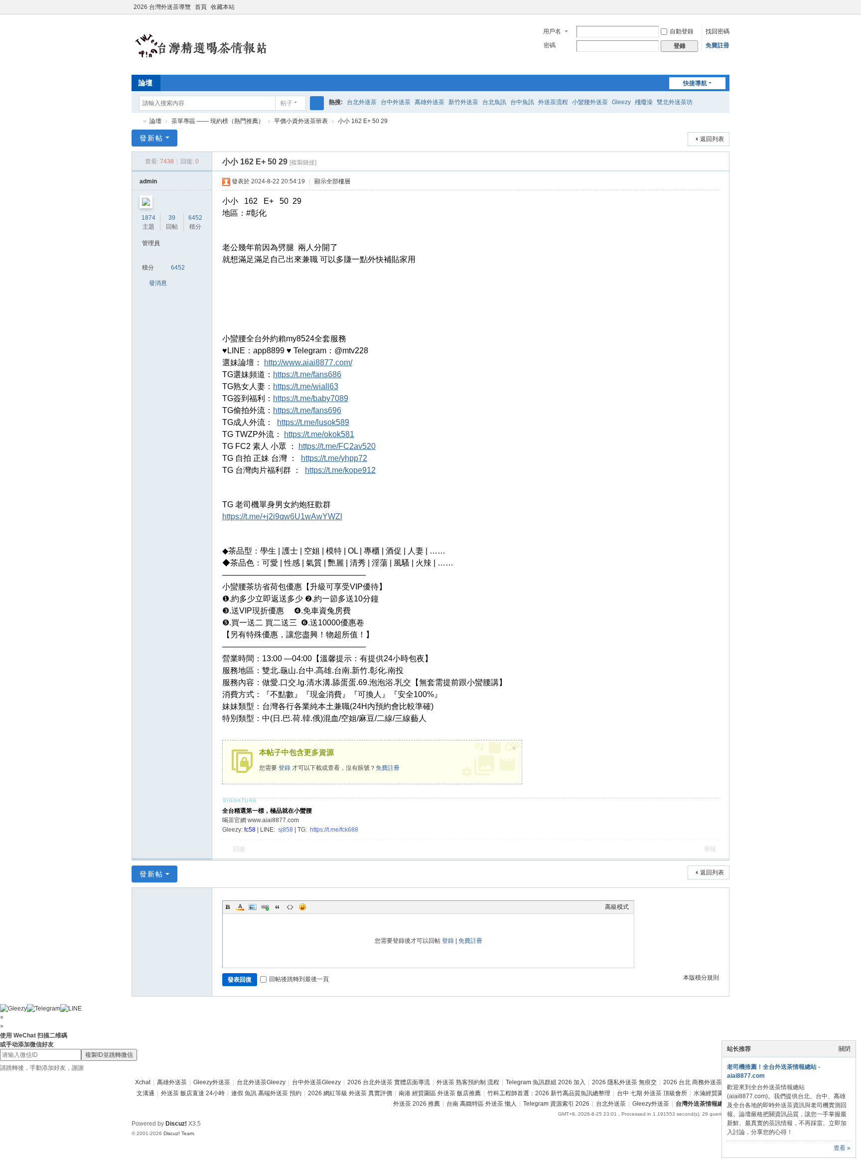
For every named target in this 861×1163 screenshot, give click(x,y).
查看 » (842, 1148)
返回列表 (712, 139)
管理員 (151, 243)
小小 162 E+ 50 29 (363, 121)
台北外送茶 (362, 102)
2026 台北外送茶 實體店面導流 (388, 1082)
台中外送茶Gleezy (316, 1082)
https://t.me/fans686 (307, 374)
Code (290, 907)
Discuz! (176, 1123)
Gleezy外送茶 (211, 1082)
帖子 (286, 103)
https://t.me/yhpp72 (334, 458)
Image (253, 907)
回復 (239, 849)
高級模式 (617, 906)
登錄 (284, 767)
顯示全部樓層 (332, 181)
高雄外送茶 (429, 102)
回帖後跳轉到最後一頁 (299, 979)
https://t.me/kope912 (340, 470)
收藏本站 (223, 6)
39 (171, 217)
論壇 (145, 83)
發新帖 (151, 138)
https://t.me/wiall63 (305, 386)
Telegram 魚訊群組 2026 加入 (545, 1082)
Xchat (142, 1082)
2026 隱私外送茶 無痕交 (624, 1082)
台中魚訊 (522, 102)
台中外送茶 (396, 102)
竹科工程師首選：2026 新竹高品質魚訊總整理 (548, 1093)
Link (265, 907)
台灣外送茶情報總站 (702, 1103)
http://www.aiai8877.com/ (308, 362)
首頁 (201, 6)
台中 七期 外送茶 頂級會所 (652, 1093)
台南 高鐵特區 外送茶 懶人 (481, 1103)
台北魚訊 (494, 102)
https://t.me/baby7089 (310, 398)
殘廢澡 (644, 102)
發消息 (158, 283)
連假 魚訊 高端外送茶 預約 (266, 1093)
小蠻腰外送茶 (590, 102)
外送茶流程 (553, 102)
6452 (195, 217)
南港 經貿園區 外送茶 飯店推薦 (440, 1093)
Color (240, 907)
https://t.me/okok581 (319, 434)
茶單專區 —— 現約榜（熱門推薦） (217, 121)
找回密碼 (717, 31)
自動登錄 (682, 31)
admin (148, 181)
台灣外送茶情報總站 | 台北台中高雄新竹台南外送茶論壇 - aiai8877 (136, 121)
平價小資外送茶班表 (301, 121)
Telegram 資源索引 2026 (556, 1103)
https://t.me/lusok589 (313, 422)
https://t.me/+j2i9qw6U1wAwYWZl (282, 516)
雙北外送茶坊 (675, 102)
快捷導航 (695, 83)
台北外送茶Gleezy (261, 1082)
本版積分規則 (701, 977)
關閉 (845, 1048)
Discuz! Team (178, 1133)
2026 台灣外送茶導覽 (162, 6)
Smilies (302, 907)
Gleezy (621, 102)
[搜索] (317, 103)
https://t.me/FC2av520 (337, 446)
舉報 (710, 849)
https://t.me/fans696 (307, 410)
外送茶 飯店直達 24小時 (193, 1093)
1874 (148, 217)
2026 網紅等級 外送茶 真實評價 (350, 1093)
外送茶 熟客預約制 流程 (467, 1082)
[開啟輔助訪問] (715, 6)
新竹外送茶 (463, 102)
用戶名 (552, 31)
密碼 (550, 45)
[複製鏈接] (302, 162)
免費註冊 (717, 45)
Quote (278, 907)
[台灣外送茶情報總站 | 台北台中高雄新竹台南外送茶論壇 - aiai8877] (214, 43)
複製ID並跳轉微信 (109, 1054)
